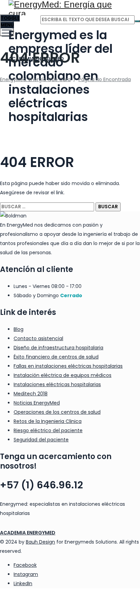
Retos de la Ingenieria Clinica (48, 421)
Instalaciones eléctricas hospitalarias (57, 384)
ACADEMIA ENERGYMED (27, 532)
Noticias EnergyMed (37, 402)
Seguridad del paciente (41, 439)
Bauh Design (40, 541)
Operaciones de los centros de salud (57, 412)
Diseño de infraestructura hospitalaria (58, 347)
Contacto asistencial (38, 338)
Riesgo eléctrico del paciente (48, 430)
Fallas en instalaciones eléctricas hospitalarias (68, 366)
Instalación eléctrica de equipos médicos (62, 375)
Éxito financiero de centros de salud (56, 356)
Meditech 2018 (31, 393)
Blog (18, 329)
